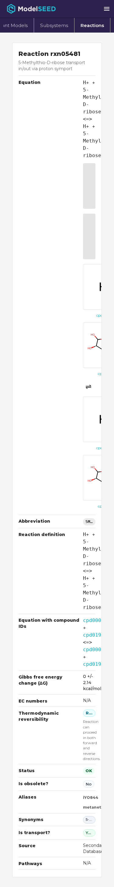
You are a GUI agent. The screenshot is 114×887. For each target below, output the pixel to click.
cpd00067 (95, 620)
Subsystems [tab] (54, 25)
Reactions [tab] (92, 25)
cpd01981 (95, 635)
